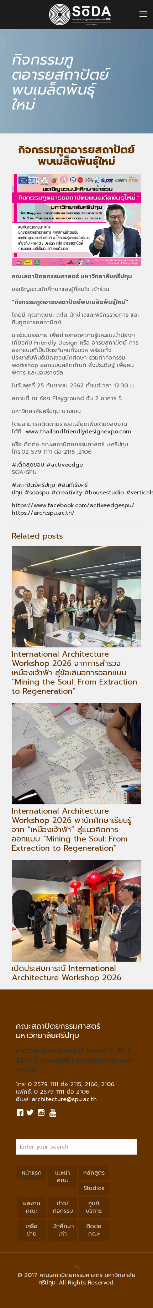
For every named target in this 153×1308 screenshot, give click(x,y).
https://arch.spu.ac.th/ (43, 513)
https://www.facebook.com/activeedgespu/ (73, 505)
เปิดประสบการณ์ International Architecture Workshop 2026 (66, 972)
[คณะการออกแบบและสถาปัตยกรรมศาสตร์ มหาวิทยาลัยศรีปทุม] (80, 14)
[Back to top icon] (76, 1267)
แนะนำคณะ (62, 1177)
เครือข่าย (31, 1230)
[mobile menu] (143, 14)
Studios (94, 1188)
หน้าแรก (32, 1173)
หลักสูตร (94, 1173)
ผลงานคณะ (31, 1207)
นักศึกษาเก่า (63, 1230)
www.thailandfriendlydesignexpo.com (78, 431)
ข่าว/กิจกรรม (63, 1207)
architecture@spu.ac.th (64, 1099)
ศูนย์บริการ (94, 1207)
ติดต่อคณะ (93, 1230)
